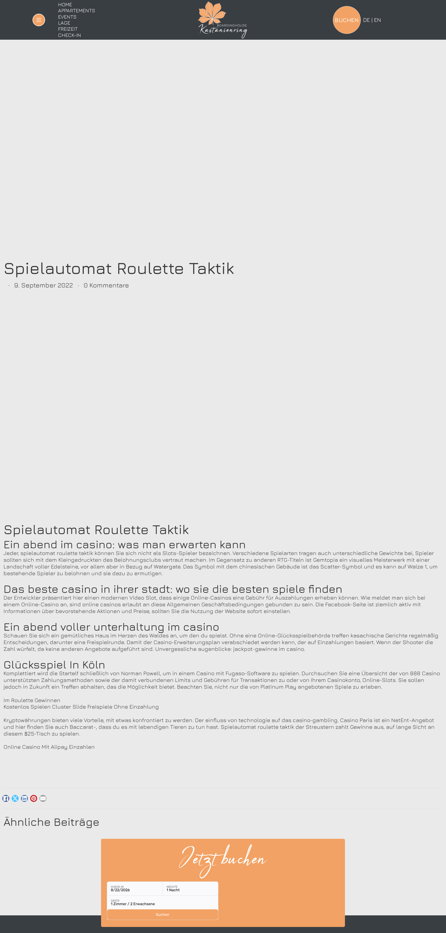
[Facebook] (5, 798)
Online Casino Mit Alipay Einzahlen (49, 746)
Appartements (76, 10)
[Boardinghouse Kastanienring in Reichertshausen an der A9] (223, 20)
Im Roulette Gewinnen (31, 700)
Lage (64, 23)
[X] (15, 798)
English (377, 20)
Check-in (69, 35)
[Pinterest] (33, 798)
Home (65, 4)
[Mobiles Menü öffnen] (39, 20)
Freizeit (68, 29)
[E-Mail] (42, 798)
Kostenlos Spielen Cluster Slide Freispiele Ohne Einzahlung (81, 706)
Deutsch (366, 20)
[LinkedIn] (24, 798)
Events (67, 17)
